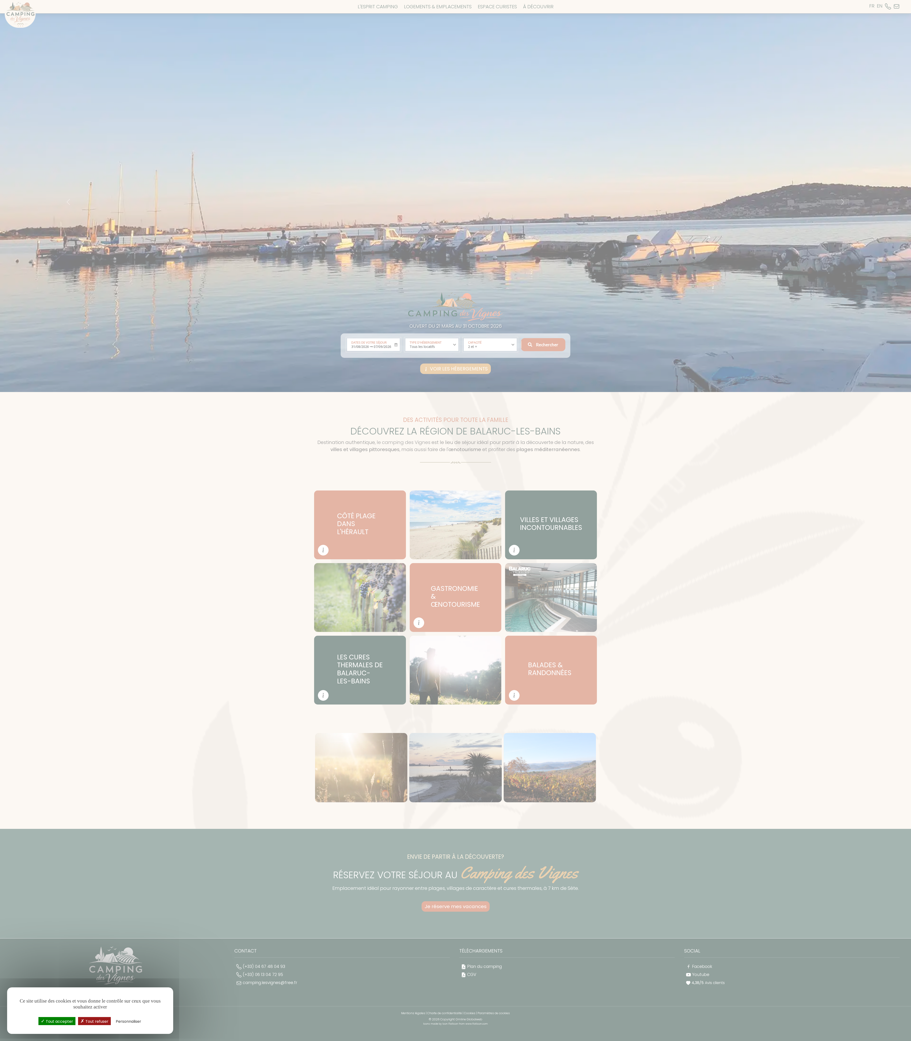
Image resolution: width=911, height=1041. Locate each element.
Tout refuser (96, 1021)
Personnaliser (128, 1021)
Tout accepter (59, 1021)
